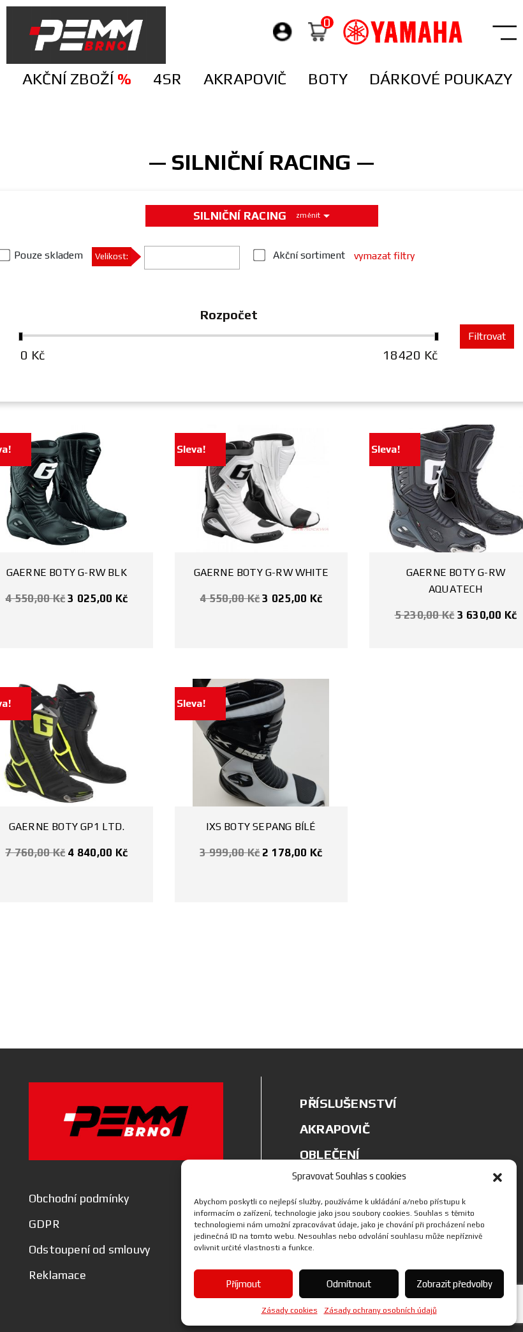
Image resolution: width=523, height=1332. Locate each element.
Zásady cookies (290, 1310)
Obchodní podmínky (79, 1198)
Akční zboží (76, 79)
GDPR (44, 1223)
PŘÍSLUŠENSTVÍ (348, 1103)
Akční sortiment (309, 255)
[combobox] (192, 257)
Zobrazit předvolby (454, 1283)
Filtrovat (487, 336)
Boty (328, 79)
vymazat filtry (384, 256)
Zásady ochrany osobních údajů (380, 1310)
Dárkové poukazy (440, 79)
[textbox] (152, 260)
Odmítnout (349, 1283)
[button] (497, 1176)
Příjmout (243, 1283)
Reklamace (57, 1275)
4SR (167, 79)
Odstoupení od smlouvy (89, 1249)
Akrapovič (244, 79)
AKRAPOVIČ (335, 1128)
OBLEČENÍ (330, 1154)
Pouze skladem (48, 255)
